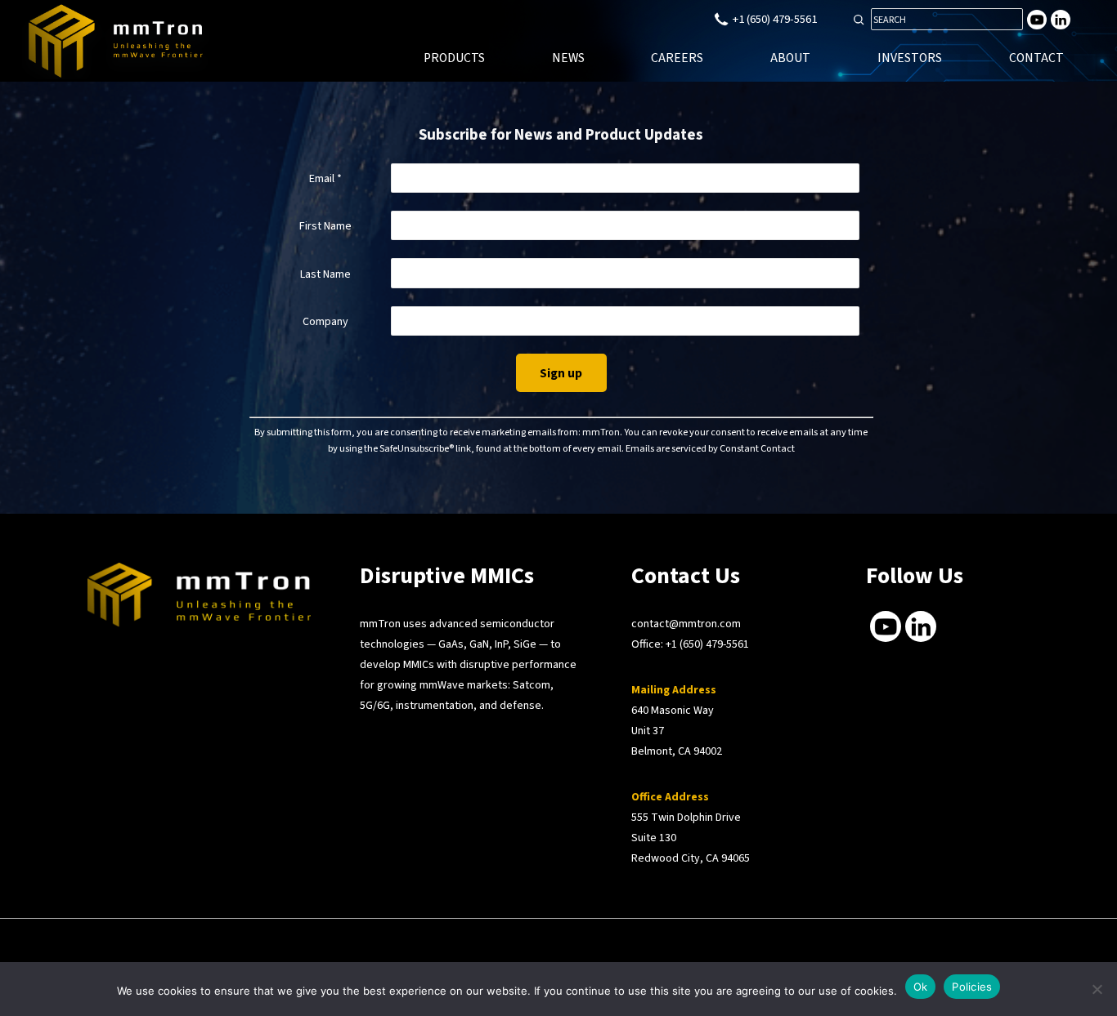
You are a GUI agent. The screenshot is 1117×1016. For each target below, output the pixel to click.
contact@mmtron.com (686, 624)
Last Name (325, 274)
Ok (920, 986)
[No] (1096, 989)
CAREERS (677, 58)
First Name (325, 226)
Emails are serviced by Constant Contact (710, 448)
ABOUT (790, 58)
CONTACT (1036, 58)
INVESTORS (909, 58)
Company (325, 322)
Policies (972, 986)
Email (325, 179)
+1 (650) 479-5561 (707, 644)
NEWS (568, 58)
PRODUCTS (454, 58)
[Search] (858, 19)
